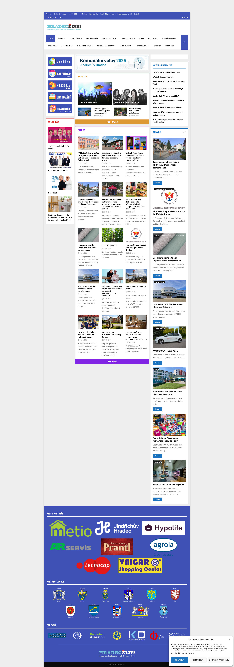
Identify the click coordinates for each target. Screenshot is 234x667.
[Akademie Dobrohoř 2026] (130, 93)
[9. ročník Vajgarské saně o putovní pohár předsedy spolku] (84, 112)
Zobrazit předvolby (219, 660)
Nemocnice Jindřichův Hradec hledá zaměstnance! (167, 393)
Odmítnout (198, 660)
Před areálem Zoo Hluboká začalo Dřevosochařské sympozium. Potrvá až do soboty (135, 204)
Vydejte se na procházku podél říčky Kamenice (111, 335)
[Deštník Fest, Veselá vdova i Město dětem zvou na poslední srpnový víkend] (136, 143)
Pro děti (51, 46)
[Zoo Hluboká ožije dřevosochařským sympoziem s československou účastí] (136, 322)
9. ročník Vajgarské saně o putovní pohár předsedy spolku (101, 110)
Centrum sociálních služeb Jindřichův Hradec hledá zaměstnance (88, 202)
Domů (50, 39)
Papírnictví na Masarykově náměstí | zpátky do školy (165, 439)
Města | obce (127, 39)
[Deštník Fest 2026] (95, 93)
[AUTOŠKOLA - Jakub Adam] (169, 337)
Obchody (157, 415)
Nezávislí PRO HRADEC (58, 171)
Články (60, 39)
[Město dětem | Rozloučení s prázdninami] (120, 112)
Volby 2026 (169, 46)
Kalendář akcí (93, 14)
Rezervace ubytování (124, 14)
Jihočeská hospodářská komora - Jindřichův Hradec (136, 248)
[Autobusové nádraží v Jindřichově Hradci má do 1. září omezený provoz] (112, 143)
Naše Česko (53, 193)
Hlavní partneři (169, 39)
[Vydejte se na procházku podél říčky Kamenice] (112, 322)
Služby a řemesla (160, 328)
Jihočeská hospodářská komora (164, 189)
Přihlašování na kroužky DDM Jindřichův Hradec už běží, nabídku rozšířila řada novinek (88, 157)
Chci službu (125, 46)
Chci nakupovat (84, 46)
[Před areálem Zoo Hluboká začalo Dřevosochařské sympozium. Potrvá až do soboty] (136, 189)
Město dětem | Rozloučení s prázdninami (135, 110)
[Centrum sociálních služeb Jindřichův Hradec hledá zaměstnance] (88, 189)
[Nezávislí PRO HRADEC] (60, 160)
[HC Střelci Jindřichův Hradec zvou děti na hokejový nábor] (88, 322)
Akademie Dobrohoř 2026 (126, 102)
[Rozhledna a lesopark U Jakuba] (136, 276)
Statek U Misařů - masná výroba (168, 484)
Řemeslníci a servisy (105, 46)
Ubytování (152, 39)
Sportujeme (142, 46)
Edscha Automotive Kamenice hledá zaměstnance (86, 289)
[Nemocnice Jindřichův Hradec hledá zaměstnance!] (169, 378)
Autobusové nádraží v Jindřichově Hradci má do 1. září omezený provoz (111, 157)
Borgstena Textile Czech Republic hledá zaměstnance (87, 248)
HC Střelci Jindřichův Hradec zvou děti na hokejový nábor (86, 335)
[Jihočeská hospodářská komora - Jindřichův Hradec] (136, 235)
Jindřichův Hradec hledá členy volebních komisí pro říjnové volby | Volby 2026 (60, 217)
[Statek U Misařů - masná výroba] (169, 471)
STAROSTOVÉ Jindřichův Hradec (58, 147)
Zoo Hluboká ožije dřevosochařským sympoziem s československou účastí (136, 336)
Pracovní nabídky (160, 282)
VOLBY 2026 (53, 121)
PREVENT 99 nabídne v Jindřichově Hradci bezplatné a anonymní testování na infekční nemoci (111, 204)
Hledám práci (92, 39)
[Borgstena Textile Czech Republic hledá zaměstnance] (88, 235)
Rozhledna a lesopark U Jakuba (136, 288)
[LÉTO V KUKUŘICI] (112, 235)
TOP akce (82, 76)
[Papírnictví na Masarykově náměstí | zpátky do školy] (169, 425)
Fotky (141, 39)
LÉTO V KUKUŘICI (109, 245)
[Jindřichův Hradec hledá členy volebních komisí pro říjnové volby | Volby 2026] (60, 204)
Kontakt (136, 14)
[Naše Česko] (60, 182)
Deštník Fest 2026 (88, 102)
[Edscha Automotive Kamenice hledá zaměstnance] (88, 276)
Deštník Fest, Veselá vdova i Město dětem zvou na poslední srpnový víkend (135, 157)
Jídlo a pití (65, 46)
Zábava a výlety (109, 39)
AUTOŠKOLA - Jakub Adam (165, 351)
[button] (229, 639)
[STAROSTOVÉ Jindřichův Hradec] (60, 135)
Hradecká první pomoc (107, 14)
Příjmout (179, 660)
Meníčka (84, 14)
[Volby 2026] (112, 62)
